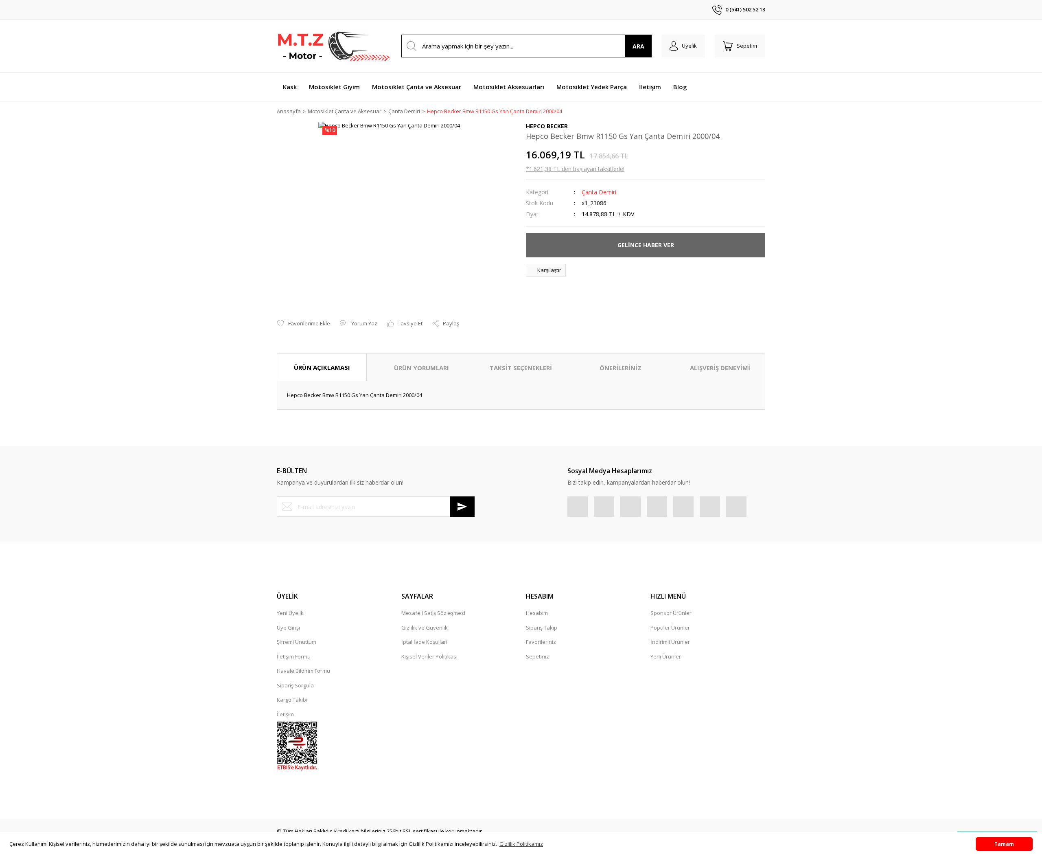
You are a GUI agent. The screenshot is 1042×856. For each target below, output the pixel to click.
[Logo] (334, 46)
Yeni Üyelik (290, 613)
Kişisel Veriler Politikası (429, 656)
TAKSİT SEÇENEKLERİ (521, 368)
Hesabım (537, 613)
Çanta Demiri (599, 192)
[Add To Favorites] (303, 324)
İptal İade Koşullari (424, 641)
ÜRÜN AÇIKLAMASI (322, 367)
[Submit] (462, 506)
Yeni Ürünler (665, 656)
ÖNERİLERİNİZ (620, 368)
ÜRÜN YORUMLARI (421, 368)
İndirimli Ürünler (670, 641)
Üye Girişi (288, 627)
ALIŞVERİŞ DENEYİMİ (720, 368)
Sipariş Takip (541, 627)
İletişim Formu (294, 656)
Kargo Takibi (292, 699)
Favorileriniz (541, 641)
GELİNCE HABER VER (645, 245)
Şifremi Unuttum (296, 641)
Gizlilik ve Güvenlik (424, 627)
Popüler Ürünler (670, 627)
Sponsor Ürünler (671, 613)
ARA (638, 46)
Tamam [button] (1004, 844)
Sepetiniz (537, 656)
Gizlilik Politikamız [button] (521, 843)
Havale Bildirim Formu (303, 670)
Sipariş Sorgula (295, 685)
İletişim (285, 714)
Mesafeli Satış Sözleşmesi (433, 613)
